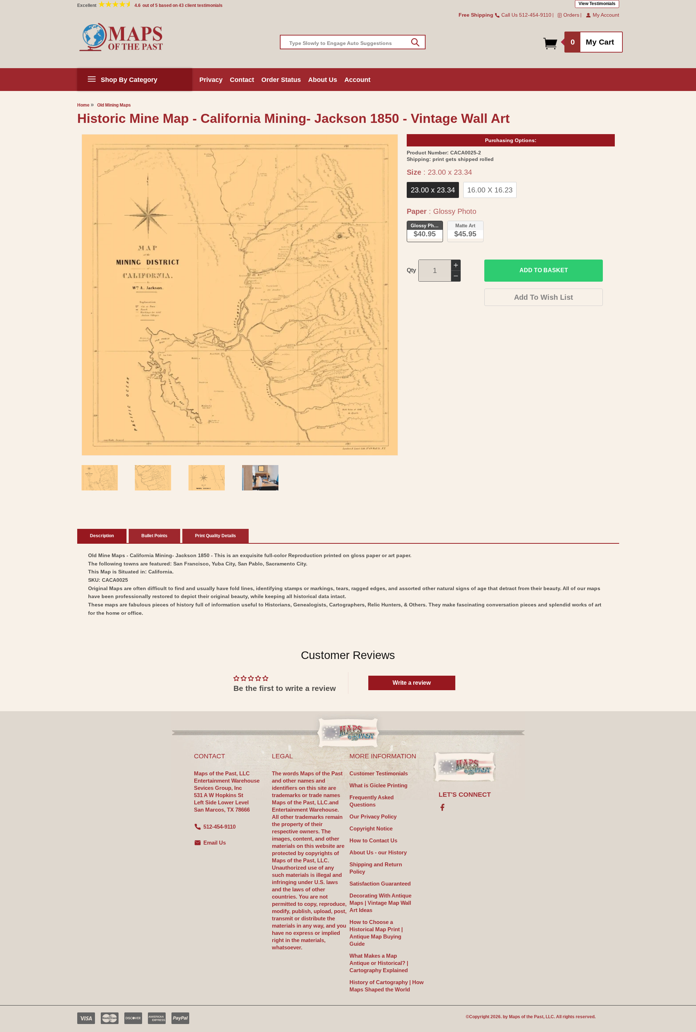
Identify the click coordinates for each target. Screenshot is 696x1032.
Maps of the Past (526, 1016)
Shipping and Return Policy (375, 868)
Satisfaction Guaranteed (380, 883)
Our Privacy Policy (373, 816)
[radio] (433, 190)
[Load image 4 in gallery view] (260, 477)
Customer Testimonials (378, 773)
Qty (411, 270)
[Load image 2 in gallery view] (153, 477)
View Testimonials (597, 3)
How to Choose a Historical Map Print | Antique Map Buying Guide (376, 933)
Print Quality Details (215, 535)
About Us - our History (378, 852)
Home (83, 105)
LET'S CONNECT (465, 794)
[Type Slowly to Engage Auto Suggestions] (415, 42)
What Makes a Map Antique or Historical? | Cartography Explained (378, 963)
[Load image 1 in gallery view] (100, 477)
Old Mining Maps (114, 105)
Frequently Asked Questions (371, 801)
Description (102, 535)
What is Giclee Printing (378, 785)
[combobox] (353, 42)
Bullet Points (154, 535)
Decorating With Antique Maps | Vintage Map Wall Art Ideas (380, 902)
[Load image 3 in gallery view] (206, 477)
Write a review (412, 683)
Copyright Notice (371, 828)
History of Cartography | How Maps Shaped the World (386, 985)
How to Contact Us (373, 840)
